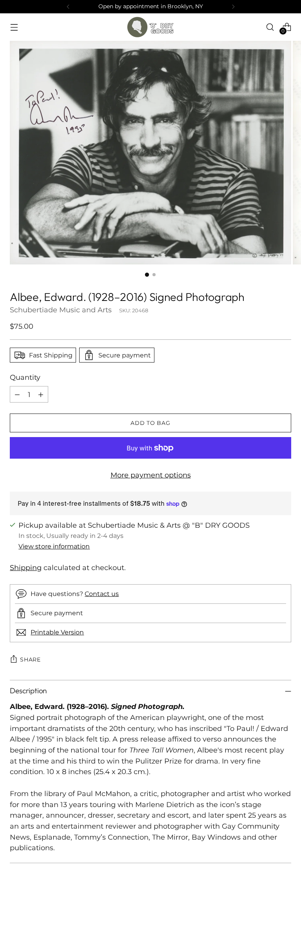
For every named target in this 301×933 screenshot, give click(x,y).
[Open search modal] (270, 27)
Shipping (26, 567)
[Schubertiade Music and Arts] (150, 27)
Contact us (102, 594)
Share (30, 659)
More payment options (151, 474)
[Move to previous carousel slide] (266, 906)
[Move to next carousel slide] (284, 906)
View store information (54, 546)
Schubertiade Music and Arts (61, 309)
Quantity (25, 377)
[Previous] (68, 6)
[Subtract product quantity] (17, 394)
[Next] (233, 6)
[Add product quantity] (41, 394)
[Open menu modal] (14, 27)
